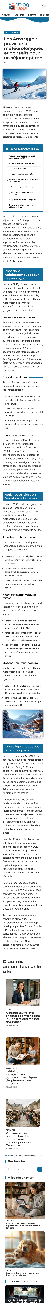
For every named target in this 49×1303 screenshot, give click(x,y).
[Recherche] (37, 6)
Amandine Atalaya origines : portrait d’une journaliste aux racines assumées (23, 1017)
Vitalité (9, 1270)
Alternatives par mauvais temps (23, 193)
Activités (12, 32)
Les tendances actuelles (22, 163)
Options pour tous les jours (23, 200)
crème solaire (32, 253)
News (8, 1010)
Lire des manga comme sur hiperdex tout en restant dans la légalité (23, 1225)
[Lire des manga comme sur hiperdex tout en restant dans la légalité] (25, 1202)
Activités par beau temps (22, 187)
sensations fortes (13, 136)
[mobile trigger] (5, 6)
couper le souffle (25, 125)
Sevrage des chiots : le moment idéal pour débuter (23, 1274)
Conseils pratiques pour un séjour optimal (21, 206)
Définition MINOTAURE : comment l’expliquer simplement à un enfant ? (21, 1077)
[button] (41, 1156)
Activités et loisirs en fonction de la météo (23, 180)
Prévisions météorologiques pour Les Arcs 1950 (22, 157)
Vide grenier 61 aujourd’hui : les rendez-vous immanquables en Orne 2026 (19, 1139)
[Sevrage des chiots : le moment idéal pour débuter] (25, 1251)
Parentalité (12, 1068)
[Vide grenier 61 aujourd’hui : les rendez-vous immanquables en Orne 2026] (23, 1113)
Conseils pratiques (19, 169)
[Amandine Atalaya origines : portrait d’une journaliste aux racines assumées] (23, 992)
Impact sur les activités (22, 174)
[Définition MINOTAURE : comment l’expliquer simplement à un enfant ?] (23, 1051)
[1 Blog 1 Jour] (19, 6)
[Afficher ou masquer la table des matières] (40, 148)
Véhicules (11, 1297)
